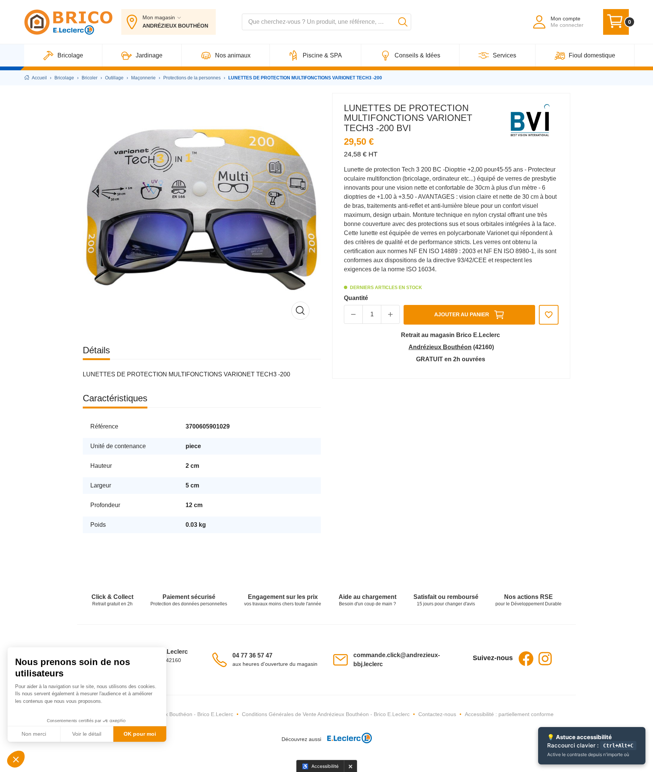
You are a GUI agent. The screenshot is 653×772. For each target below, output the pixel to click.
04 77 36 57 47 (252, 655)
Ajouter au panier (461, 314)
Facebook (526, 658)
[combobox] (326, 22)
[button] (390, 314)
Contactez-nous (437, 714)
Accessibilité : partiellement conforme (509, 714)
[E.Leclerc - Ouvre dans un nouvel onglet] (346, 739)
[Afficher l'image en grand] (202, 212)
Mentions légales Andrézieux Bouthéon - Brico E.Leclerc (166, 714)
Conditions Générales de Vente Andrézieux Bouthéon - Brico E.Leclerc (326, 714)
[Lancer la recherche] (403, 22)
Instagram (544, 658)
